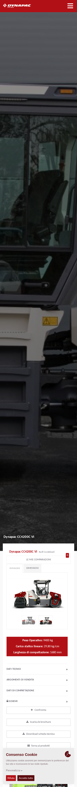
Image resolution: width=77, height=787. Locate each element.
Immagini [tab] (15, 568)
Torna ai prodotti (40, 745)
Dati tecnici (37, 669)
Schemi (38, 702)
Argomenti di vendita (37, 680)
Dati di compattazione (37, 691)
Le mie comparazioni (47, 558)
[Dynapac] (21, 5)
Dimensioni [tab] (32, 568)
